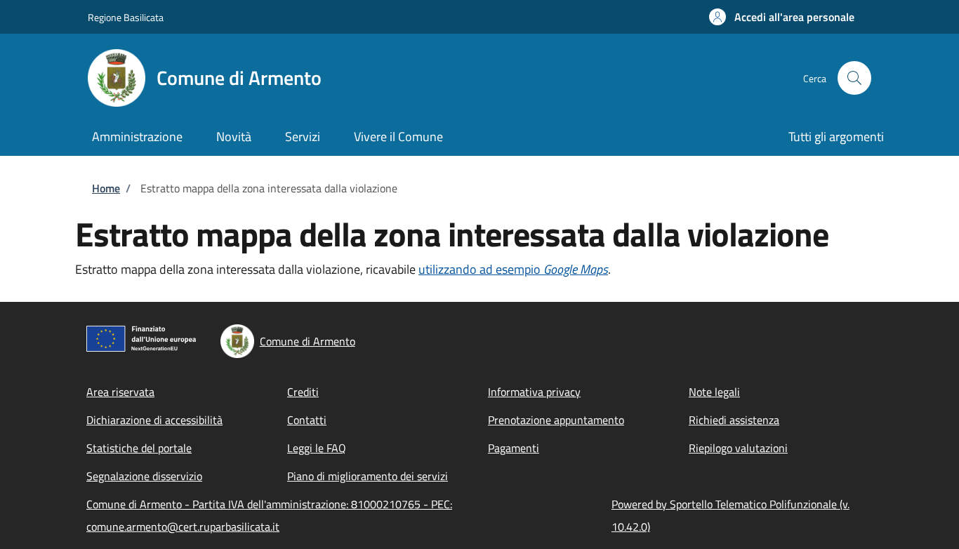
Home (106, 188)
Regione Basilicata (126, 17)
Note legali (714, 391)
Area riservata (120, 391)
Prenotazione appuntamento (556, 419)
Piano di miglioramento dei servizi (367, 476)
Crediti (303, 391)
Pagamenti (513, 447)
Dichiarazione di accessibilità (154, 419)
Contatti (306, 419)
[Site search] (854, 78)
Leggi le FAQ (316, 447)
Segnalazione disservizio (144, 476)
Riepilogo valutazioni (738, 447)
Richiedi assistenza (734, 419)
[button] (781, 17)
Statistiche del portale (139, 447)
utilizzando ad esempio (513, 269)
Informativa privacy (534, 391)
